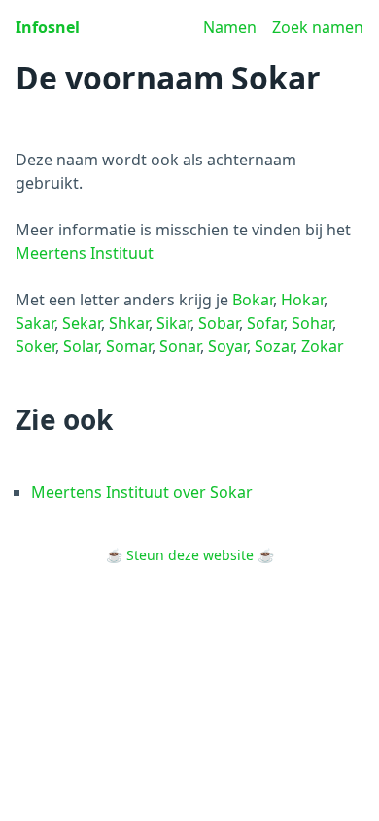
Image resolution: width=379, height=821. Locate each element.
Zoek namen (317, 27)
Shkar (129, 323)
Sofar (265, 323)
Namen (230, 27)
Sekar (81, 323)
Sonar (179, 346)
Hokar (302, 299)
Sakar (35, 323)
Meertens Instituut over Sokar (142, 492)
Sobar (218, 323)
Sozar (274, 346)
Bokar (252, 299)
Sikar (173, 323)
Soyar (227, 346)
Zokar (322, 346)
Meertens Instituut (85, 253)
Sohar (312, 323)
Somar (129, 346)
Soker (35, 346)
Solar (80, 346)
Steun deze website (190, 555)
